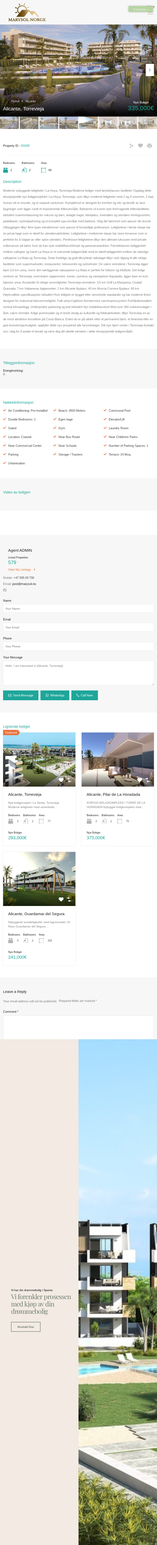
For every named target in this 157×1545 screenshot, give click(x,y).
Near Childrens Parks (123, 437)
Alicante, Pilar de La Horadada (113, 794)
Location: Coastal (19, 437)
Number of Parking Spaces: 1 (128, 445)
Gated (12, 428)
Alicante (30, 101)
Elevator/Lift (116, 419)
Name (7, 600)
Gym (61, 428)
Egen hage (65, 419)
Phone (7, 638)
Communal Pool (119, 410)
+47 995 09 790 (23, 577)
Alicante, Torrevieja (24, 794)
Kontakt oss (26, 1326)
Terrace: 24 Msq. (120, 454)
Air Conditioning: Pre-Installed (27, 410)
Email (7, 619)
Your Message (12, 657)
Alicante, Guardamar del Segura (36, 914)
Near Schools (67, 445)
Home (15, 101)
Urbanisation (16, 463)
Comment (10, 1011)
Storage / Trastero (70, 454)
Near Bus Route (69, 437)
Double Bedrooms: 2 (22, 419)
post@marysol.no (24, 584)
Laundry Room (119, 428)
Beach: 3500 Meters (71, 410)
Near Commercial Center (25, 445)
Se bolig (39, 775)
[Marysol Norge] (27, 19)
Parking (13, 454)
